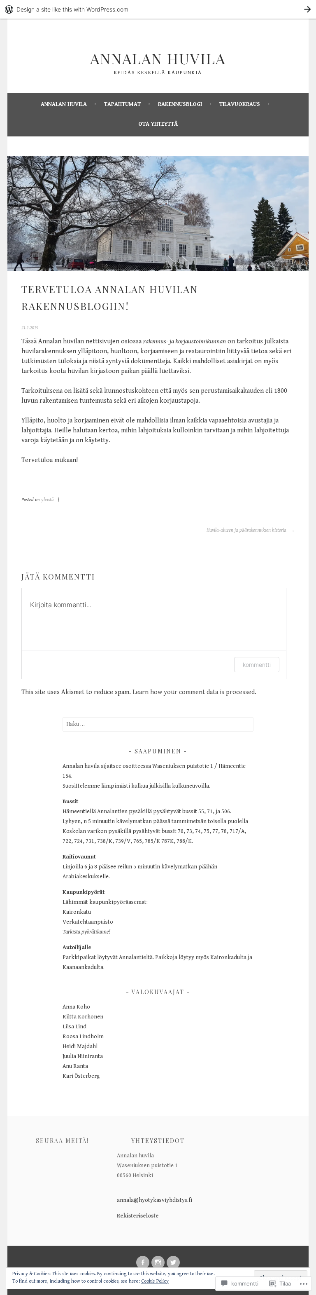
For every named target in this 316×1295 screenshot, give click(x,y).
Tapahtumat (122, 104)
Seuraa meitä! (62, 1141)
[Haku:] (158, 724)
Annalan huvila (64, 104)
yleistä (47, 499)
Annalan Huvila (158, 58)
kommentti (257, 664)
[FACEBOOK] (142, 1262)
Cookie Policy (155, 1281)
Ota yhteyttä (158, 124)
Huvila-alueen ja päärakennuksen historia (247, 530)
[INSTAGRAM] (158, 1262)
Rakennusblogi (180, 104)
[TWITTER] (173, 1262)
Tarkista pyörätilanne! (86, 932)
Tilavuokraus (239, 104)
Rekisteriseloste (138, 1216)
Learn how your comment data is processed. (194, 692)
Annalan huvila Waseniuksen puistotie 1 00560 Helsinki (147, 1165)
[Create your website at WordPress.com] (158, 9)
